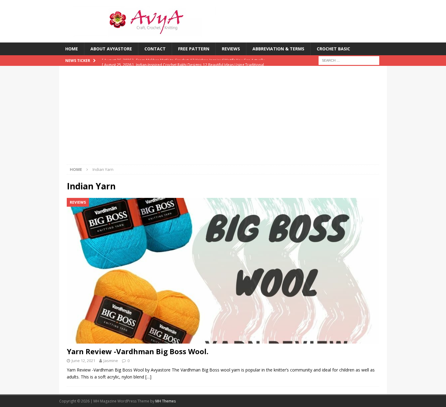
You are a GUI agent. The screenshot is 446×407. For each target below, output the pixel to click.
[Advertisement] (223, 118)
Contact (155, 49)
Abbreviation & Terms (278, 49)
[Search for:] (349, 60)
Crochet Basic (333, 49)
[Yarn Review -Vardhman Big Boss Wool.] (223, 271)
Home (71, 49)
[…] (148, 377)
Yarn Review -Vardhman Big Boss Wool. (137, 351)
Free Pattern (193, 49)
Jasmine (110, 360)
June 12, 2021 (83, 360)
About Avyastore (111, 49)
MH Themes (165, 401)
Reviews (231, 49)
